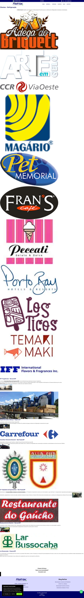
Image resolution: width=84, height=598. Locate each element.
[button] (42, 574)
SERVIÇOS (54, 4)
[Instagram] (65, 1)
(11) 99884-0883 (17, 0)
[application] (50, 4)
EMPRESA (48, 4)
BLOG (64, 4)
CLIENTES (59, 4)
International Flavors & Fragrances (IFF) (11, 381)
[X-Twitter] (63, 1)
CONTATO (68, 4)
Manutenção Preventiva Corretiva (62, 585)
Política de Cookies (18, 591)
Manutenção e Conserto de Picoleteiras (62, 581)
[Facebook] (61, 1)
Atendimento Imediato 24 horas (63, 587)
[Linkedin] (68, 1)
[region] (12, 590)
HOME (43, 4)
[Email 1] (70, 1)
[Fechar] (22, 585)
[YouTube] (67, 1)
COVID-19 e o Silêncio (62, 583)
